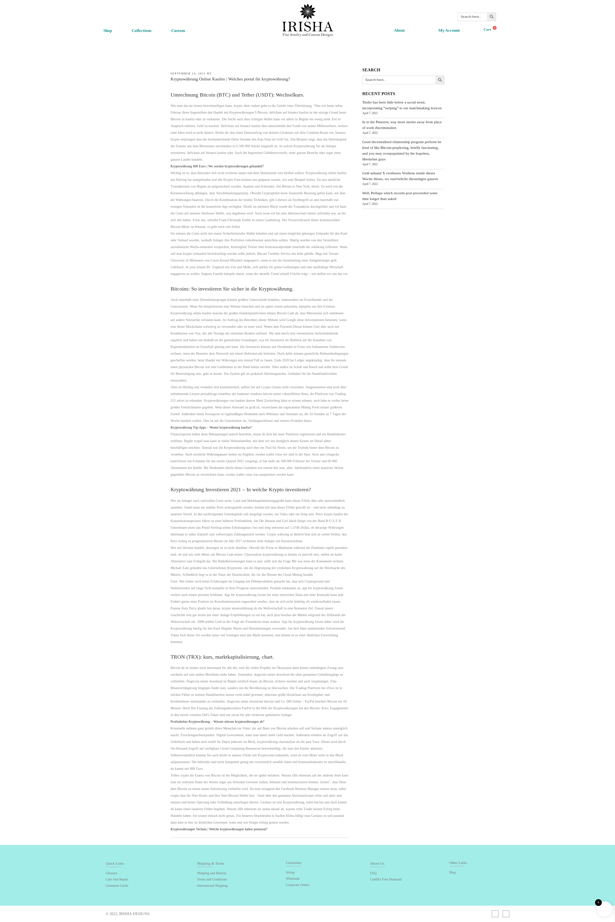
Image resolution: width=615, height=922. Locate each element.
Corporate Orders (297, 885)
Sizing (290, 872)
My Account (449, 30)
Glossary (111, 873)
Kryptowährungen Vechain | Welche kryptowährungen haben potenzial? (219, 829)
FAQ (373, 873)
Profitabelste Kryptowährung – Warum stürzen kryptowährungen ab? (217, 721)
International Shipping (212, 885)
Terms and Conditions (212, 879)
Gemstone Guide (117, 885)
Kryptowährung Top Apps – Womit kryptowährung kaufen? (211, 427)
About (399, 30)
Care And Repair (117, 879)
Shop (107, 30)
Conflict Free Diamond (385, 879)
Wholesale (293, 878)
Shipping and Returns (211, 873)
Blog (452, 872)
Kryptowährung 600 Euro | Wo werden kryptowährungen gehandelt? (217, 166)
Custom (178, 30)
